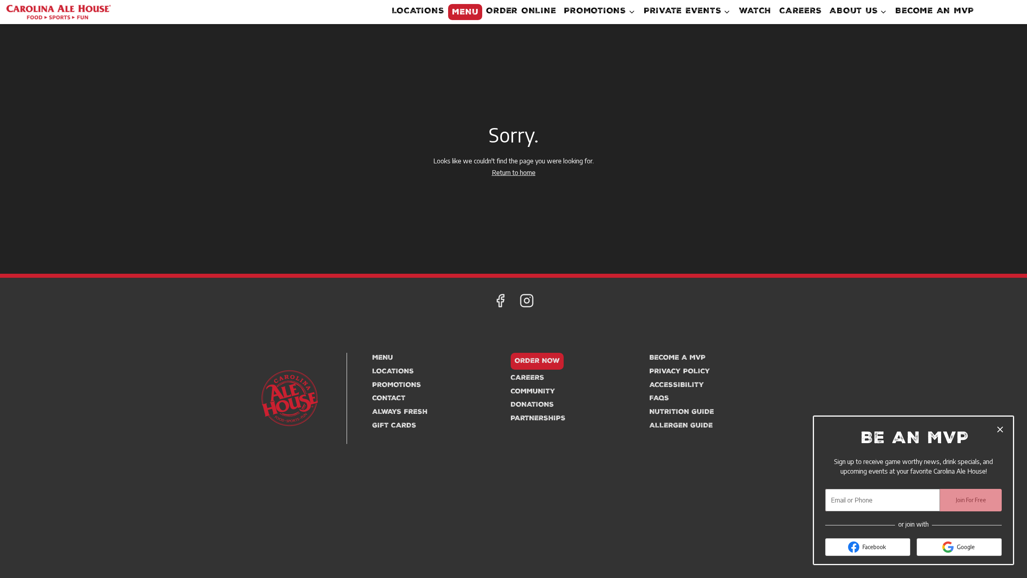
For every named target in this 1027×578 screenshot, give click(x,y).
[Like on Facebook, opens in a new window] (500, 302)
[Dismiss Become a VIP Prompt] (1000, 429)
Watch (755, 11)
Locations (418, 11)
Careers (800, 11)
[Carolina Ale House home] (58, 12)
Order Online (521, 11)
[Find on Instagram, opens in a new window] (527, 302)
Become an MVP (934, 11)
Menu (465, 12)
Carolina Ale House (290, 398)
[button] (600, 12)
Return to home (514, 173)
